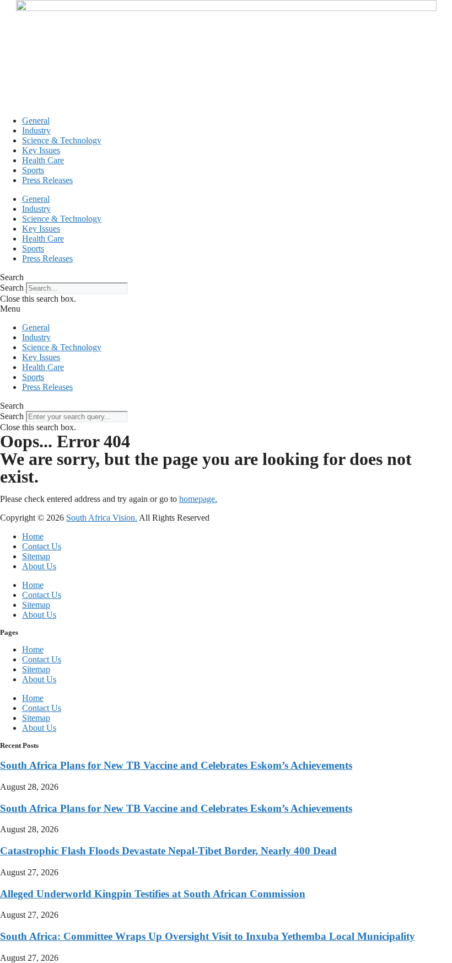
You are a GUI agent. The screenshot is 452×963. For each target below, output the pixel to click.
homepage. (198, 499)
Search (12, 287)
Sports (33, 170)
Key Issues (41, 150)
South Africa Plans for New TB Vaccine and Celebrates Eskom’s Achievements (176, 765)
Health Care (43, 160)
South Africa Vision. (101, 517)
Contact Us (41, 546)
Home (33, 536)
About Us (39, 566)
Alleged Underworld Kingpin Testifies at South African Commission (152, 894)
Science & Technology (61, 140)
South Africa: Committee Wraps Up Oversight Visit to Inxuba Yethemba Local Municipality (207, 936)
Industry (36, 130)
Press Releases (47, 180)
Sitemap (36, 556)
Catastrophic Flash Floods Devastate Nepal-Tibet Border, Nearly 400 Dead (168, 851)
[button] (226, 277)
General (36, 120)
